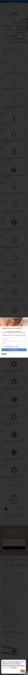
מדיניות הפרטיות (9, 346)
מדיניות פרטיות (6, 667)
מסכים (22, 671)
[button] (26, 319)
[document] (14, 337)
